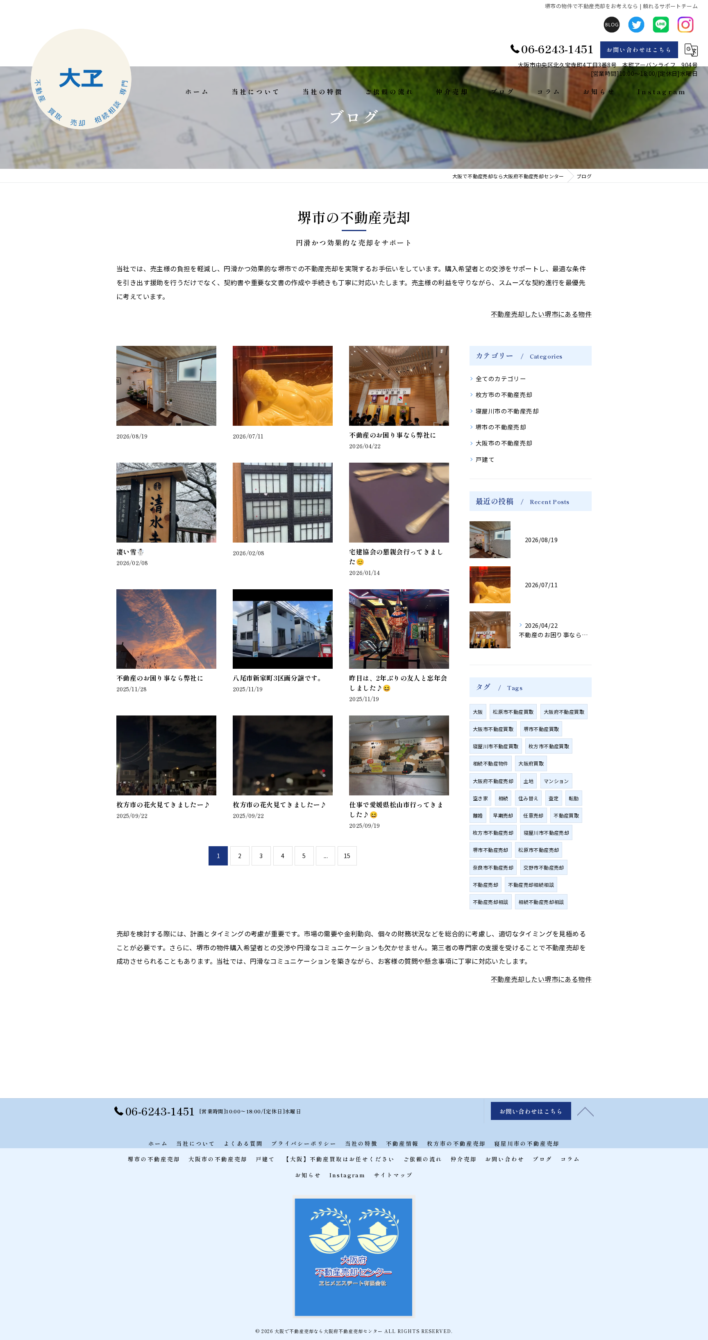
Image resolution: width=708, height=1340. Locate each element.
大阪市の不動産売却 (504, 442)
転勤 (574, 798)
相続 (503, 798)
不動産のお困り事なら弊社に (392, 435)
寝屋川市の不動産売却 (507, 411)
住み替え (528, 798)
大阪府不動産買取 (564, 711)
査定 (554, 798)
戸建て (485, 459)
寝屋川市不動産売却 (547, 832)
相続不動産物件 (490, 763)
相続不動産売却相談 (541, 901)
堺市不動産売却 (490, 849)
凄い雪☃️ (130, 551)
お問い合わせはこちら (639, 49)
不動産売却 (485, 884)
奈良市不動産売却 (493, 867)
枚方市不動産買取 (549, 746)
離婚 (478, 815)
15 (347, 856)
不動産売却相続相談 (531, 884)
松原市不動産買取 (513, 711)
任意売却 (533, 815)
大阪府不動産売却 (493, 780)
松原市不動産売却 (538, 849)
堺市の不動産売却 (501, 426)
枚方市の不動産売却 (504, 394)
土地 (529, 780)
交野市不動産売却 (544, 867)
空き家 (480, 798)
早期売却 (503, 815)
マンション (556, 780)
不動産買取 (566, 815)
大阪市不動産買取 (493, 728)
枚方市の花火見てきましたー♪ (163, 804)
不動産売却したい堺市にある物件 (541, 314)
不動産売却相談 (490, 901)
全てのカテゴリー (501, 378)
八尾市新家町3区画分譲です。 (278, 678)
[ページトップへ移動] (585, 1111)
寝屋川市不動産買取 (496, 746)
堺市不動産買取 (541, 728)
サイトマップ (393, 1175)
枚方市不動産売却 (493, 832)
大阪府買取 (531, 763)
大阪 (478, 711)
